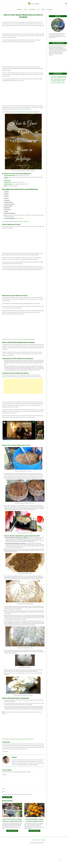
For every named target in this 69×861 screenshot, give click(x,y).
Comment (4, 774)
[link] (4, 423)
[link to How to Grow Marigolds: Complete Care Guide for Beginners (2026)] (34, 810)
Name (3, 788)
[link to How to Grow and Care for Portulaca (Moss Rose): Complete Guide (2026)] (12, 810)
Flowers (19, 9)
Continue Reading (12, 830)
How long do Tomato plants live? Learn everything (23, 738)
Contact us (38, 839)
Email (3, 791)
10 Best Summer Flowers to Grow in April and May (28, 111)
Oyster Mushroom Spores (9, 175)
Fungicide (49, 9)
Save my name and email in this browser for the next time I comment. (17, 794)
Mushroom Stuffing (10, 422)
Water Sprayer (7, 180)
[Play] (40, 432)
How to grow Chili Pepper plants (27, 339)
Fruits (25, 9)
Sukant (14, 757)
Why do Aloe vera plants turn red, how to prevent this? (18, 221)
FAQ (38, 9)
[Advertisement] (23, 386)
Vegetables (32, 9)
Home (33, 839)
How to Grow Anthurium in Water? (58, 82)
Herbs (43, 9)
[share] (34, 422)
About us (43, 839)
